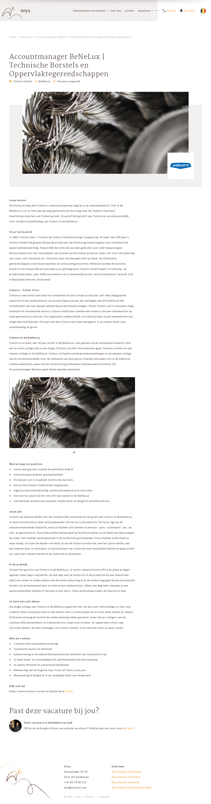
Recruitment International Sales (132, 787)
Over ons (115, 10)
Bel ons (171, 10)
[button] (70, 452)
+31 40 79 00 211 (75, 782)
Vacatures (144, 10)
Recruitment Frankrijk (126, 782)
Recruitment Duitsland (126, 776)
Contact (130, 10)
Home (12, 37)
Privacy (90, 796)
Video (69, 691)
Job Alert (189, 10)
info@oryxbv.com (75, 787)
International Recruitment (89, 10)
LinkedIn (105, 796)
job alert (128, 728)
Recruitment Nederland (127, 771)
